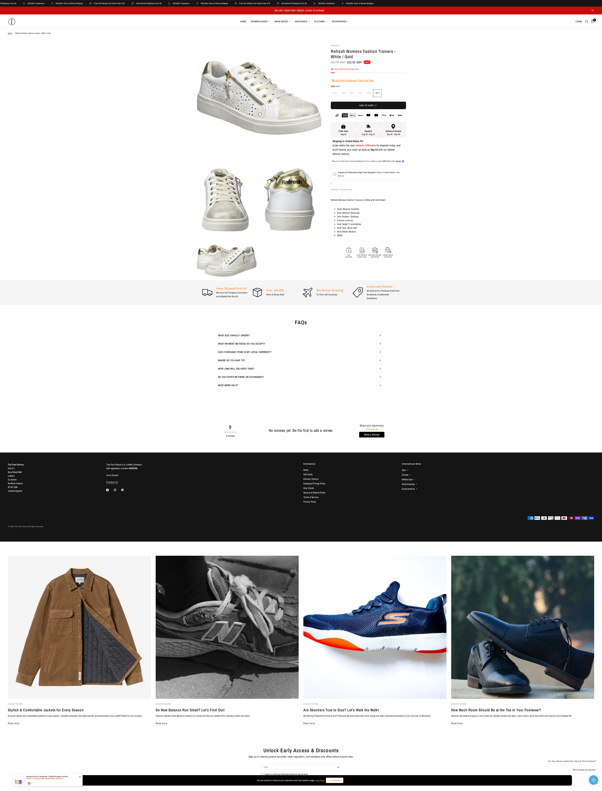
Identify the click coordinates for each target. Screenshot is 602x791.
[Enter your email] (338, 767)
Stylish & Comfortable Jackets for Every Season (46, 709)
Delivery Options (310, 479)
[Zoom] (315, 51)
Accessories (339, 21)
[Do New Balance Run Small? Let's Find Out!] (227, 627)
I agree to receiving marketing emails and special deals (286, 774)
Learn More (320, 780)
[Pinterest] (124, 490)
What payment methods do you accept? (241, 343)
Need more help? (228, 385)
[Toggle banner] (592, 10)
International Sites (411, 464)
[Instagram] (117, 490)
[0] (592, 21)
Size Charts (308, 488)
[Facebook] (109, 490)
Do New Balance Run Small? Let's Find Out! (190, 709)
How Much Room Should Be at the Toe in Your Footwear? (496, 709)
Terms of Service (310, 497)
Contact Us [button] (112, 482)
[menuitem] (243, 21)
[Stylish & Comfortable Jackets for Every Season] (79, 627)
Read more (14, 723)
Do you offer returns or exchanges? (241, 377)
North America (408, 484)
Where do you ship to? (231, 360)
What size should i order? (234, 335)
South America (408, 488)
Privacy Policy (309, 501)
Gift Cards (307, 474)
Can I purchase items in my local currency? (245, 352)
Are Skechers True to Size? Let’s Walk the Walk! (341, 709)
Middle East (407, 479)
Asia (404, 470)
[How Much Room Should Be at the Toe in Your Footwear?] (522, 627)
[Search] (587, 21)
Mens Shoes (281, 21)
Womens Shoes (259, 21)
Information (309, 464)
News (305, 469)
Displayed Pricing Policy (314, 483)
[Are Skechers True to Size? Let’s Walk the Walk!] (374, 627)
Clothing (319, 21)
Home (243, 21)
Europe (405, 474)
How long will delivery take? (236, 368)
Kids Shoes (301, 21)
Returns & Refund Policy (314, 492)
